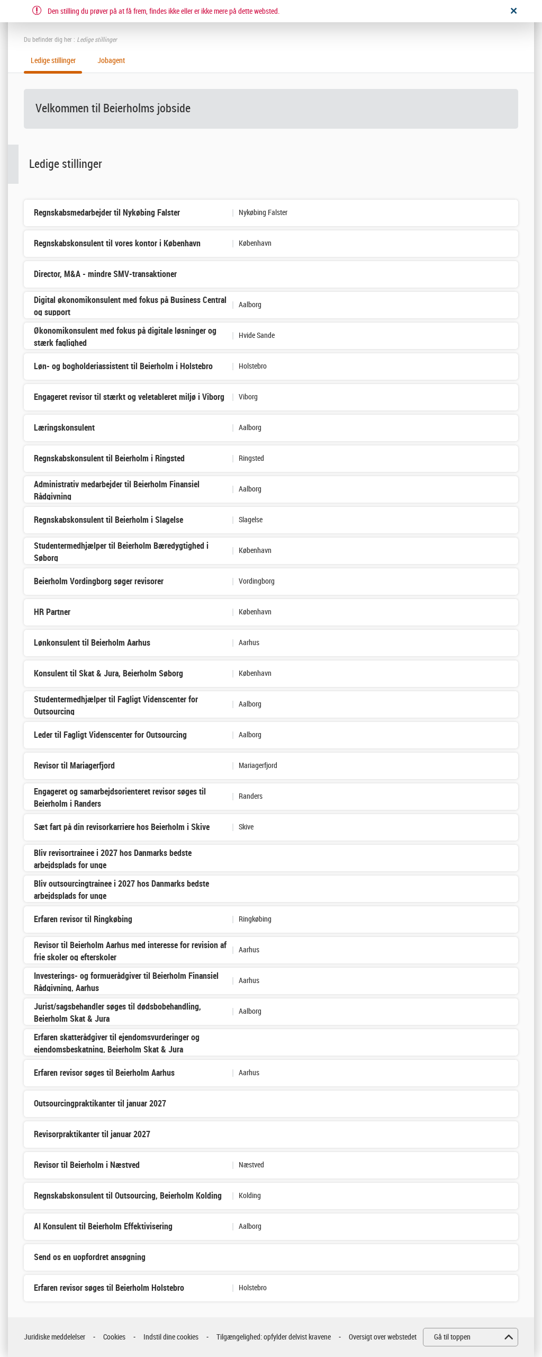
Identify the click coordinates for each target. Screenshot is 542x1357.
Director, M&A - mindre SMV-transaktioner (105, 274)
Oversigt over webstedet (383, 1337)
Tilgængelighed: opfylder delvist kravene (273, 1337)
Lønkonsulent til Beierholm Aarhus (92, 643)
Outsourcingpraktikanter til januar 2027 (100, 1104)
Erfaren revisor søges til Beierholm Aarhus (104, 1073)
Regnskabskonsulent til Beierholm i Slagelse (108, 520)
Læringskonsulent (64, 428)
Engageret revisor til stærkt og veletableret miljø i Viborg (129, 397)
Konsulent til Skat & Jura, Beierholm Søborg (108, 673)
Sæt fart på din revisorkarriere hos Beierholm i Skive (122, 827)
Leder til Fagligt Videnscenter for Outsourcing (110, 735)
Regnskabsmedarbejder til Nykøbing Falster (107, 213)
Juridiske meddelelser (54, 1337)
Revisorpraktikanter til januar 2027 (92, 1134)
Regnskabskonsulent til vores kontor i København (117, 243)
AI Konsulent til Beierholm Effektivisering (103, 1226)
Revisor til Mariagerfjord (74, 766)
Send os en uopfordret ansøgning (90, 1257)
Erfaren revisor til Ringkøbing (83, 919)
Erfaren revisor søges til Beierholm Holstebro (109, 1288)
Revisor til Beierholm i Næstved (87, 1165)
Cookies (114, 1337)
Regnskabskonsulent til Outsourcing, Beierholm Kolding (128, 1196)
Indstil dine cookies (170, 1337)
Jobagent (111, 61)
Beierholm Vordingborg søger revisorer (99, 581)
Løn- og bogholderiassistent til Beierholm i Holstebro (123, 366)
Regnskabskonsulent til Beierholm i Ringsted (109, 458)
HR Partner (52, 612)
